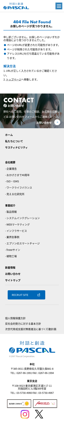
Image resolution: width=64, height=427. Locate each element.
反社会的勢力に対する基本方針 (23, 323)
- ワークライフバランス (18, 187)
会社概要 (10, 162)
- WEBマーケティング (17, 224)
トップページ (13, 79)
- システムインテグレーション (22, 218)
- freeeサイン (12, 250)
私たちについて (14, 141)
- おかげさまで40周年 (17, 175)
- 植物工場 (11, 256)
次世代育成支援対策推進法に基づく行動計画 (30, 329)
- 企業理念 (11, 168)
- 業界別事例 (12, 237)
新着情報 (10, 267)
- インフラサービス (16, 230)
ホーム (9, 135)
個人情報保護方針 (15, 318)
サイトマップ (12, 280)
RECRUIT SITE (20, 295)
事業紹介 (10, 205)
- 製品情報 (11, 211)
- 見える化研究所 (14, 194)
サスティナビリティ (16, 147)
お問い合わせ (44, 122)
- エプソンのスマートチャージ (22, 243)
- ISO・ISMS (12, 181)
